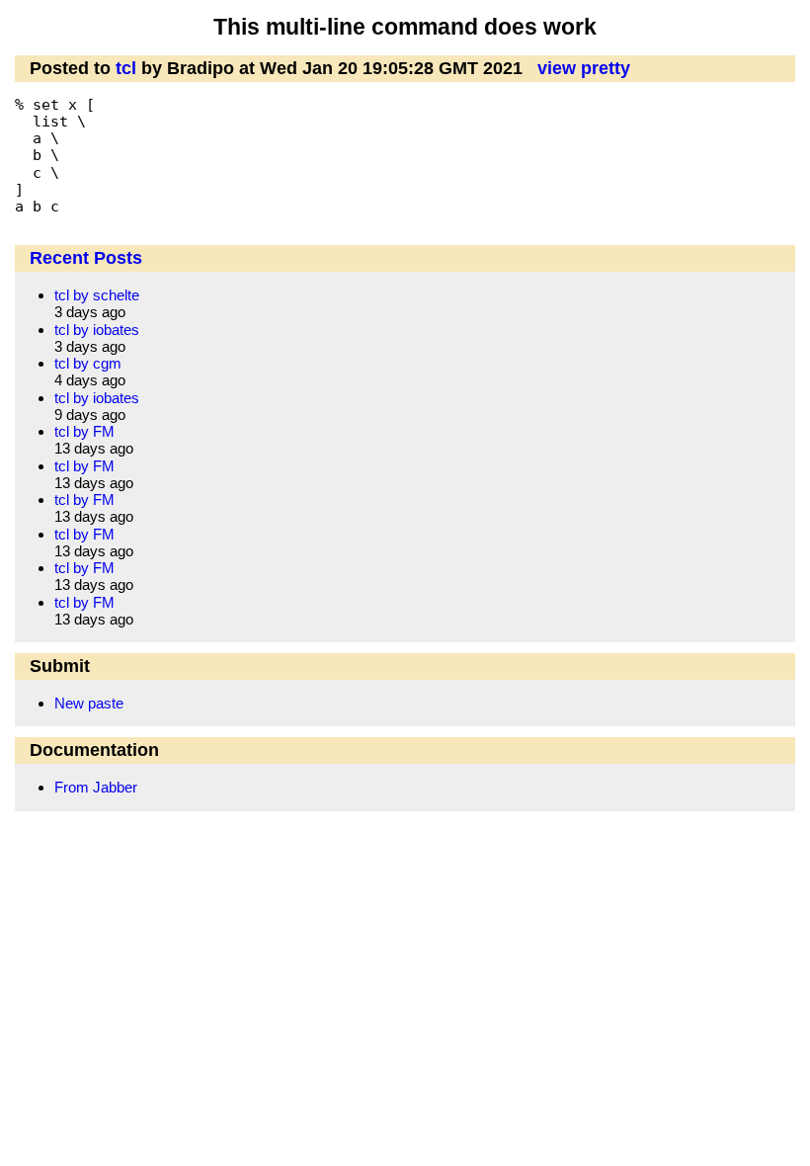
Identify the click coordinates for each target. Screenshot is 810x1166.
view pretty (583, 68)
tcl (126, 68)
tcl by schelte (96, 295)
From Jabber (95, 787)
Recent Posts (86, 258)
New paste (88, 703)
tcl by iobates (96, 329)
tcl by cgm (88, 363)
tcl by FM (84, 431)
